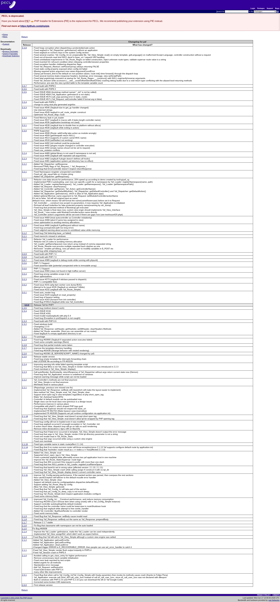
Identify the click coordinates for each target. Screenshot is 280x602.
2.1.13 (25, 453)
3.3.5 (24, 92)
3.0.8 (24, 257)
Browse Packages (11, 51)
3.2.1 (24, 172)
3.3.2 (24, 117)
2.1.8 (24, 519)
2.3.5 (24, 308)
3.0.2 (24, 285)
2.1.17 (25, 422)
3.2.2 (24, 164)
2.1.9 (24, 516)
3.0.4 (24, 274)
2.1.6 (24, 525)
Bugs (277, 8)
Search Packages (11, 54)
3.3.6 (24, 89)
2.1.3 (24, 537)
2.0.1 (24, 575)
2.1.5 (24, 528)
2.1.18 (25, 416)
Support (270, 8)
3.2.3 (24, 159)
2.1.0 (24, 555)
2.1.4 (24, 531)
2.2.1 (24, 387)
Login (253, 8)
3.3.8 (24, 48)
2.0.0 (24, 585)
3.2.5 (24, 143)
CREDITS (276, 595)
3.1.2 (24, 233)
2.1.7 (24, 522)
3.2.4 (24, 153)
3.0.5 (24, 268)
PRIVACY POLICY (263, 595)
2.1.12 (25, 467)
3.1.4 (24, 217)
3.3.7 (24, 86)
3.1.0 (24, 239)
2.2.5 (24, 356)
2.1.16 (25, 432)
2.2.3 (24, 372)
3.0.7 (24, 260)
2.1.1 (24, 550)
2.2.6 (24, 353)
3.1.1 (24, 236)
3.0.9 (24, 254)
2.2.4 (24, 364)
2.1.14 (25, 447)
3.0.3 (24, 279)
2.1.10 (25, 499)
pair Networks (273, 600)
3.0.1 (24, 292)
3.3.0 (24, 131)
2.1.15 (25, 444)
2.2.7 (24, 348)
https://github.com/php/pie (34, 26)
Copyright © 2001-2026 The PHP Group (16, 598)
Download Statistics (12, 56)
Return (24, 37)
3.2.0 (24, 179)
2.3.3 (24, 321)
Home (6, 34)
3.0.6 (24, 263)
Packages (261, 8)
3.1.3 (24, 225)
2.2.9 (24, 340)
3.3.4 (24, 102)
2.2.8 (24, 345)
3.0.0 (26, 305)
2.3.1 (24, 336)
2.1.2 (24, 540)
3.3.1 (24, 125)
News (6, 37)
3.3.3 (24, 107)
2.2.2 (24, 380)
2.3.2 (24, 324)
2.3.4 (24, 311)
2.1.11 (25, 475)
